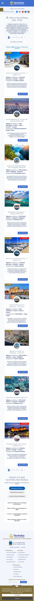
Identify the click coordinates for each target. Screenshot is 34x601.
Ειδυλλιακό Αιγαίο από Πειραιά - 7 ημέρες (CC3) (16, 445)
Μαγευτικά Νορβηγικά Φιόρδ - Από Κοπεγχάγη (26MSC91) (17, 166)
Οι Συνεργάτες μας (23, 557)
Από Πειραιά (10, 559)
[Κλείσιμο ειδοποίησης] (17, 585)
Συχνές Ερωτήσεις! (18, 567)
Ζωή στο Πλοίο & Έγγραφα (17, 496)
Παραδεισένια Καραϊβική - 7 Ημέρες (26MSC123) (17, 213)
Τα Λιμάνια (16, 574)
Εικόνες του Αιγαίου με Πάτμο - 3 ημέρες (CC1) (17, 74)
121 (22, 37)
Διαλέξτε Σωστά (17, 571)
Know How (16, 569)
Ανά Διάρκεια (10, 557)
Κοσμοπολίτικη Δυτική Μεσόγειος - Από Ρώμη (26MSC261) (16, 306)
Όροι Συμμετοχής (18, 576)
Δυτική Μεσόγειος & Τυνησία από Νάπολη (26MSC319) (17, 120)
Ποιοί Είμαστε (22, 552)
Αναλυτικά (17, 598)
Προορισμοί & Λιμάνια (17, 492)
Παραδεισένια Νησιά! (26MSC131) (17, 397)
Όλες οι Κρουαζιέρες (11, 552)
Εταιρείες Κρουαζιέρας (24, 554)
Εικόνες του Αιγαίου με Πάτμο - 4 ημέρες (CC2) (17, 259)
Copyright (23, 547)
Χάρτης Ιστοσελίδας (14, 547)
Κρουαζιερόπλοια (11, 561)
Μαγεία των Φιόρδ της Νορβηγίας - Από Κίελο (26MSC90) (16, 352)
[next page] (25, 37)
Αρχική (12, 8)
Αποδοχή (17, 595)
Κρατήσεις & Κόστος (17, 488)
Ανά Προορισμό (10, 554)
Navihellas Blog (22, 559)
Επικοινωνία (21, 561)
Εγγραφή (23, 582)
